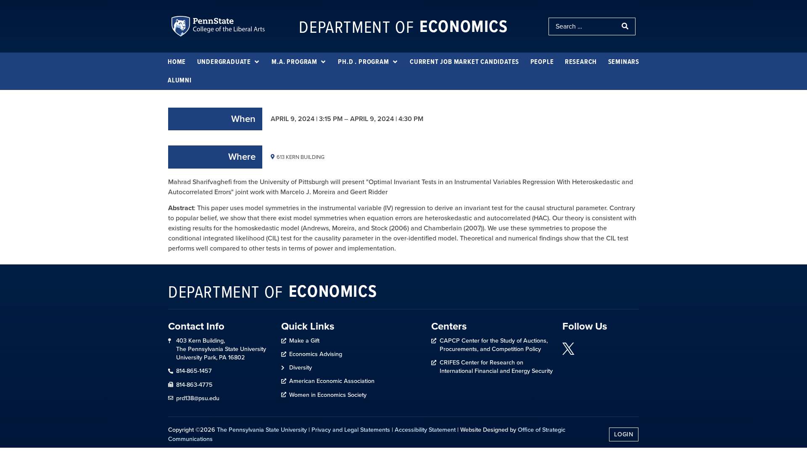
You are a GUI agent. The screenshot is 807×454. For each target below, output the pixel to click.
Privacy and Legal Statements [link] (350, 429)
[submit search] (626, 26)
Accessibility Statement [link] (425, 429)
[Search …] (583, 26)
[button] (228, 62)
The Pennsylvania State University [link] (262, 429)
